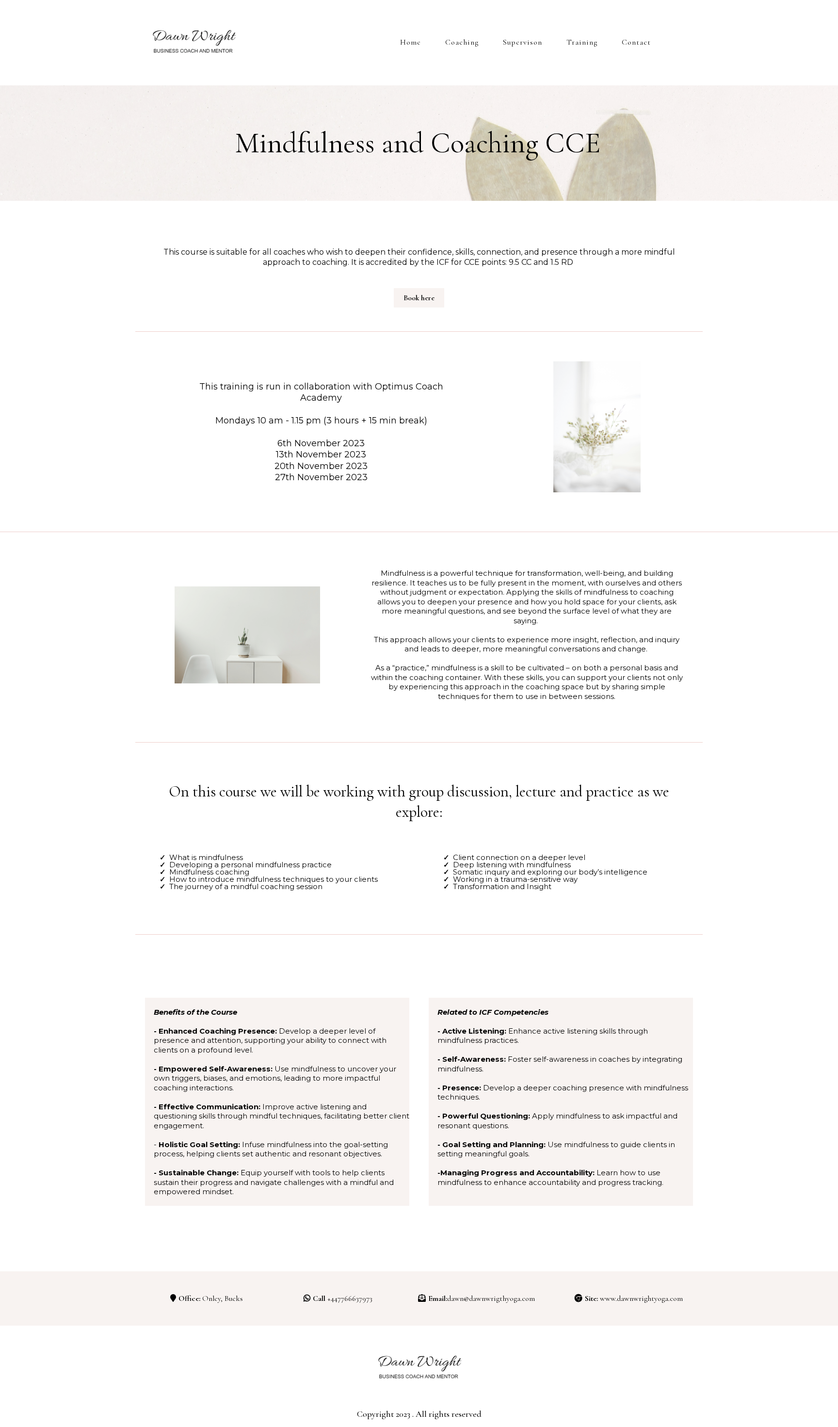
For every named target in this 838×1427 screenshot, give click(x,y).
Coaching (462, 42)
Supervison (522, 42)
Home (410, 42)
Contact (636, 42)
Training (581, 42)
